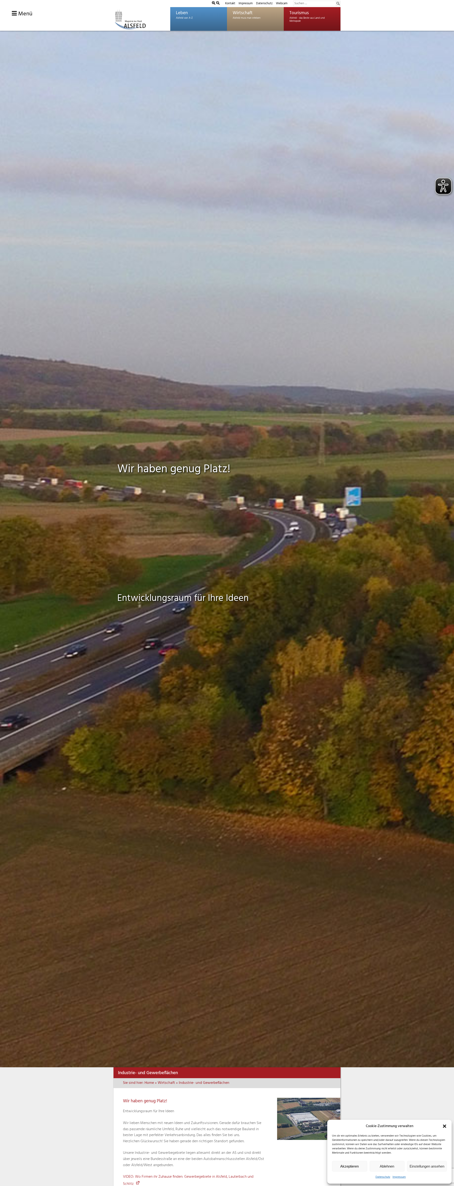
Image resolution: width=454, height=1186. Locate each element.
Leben (182, 13)
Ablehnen (387, 1166)
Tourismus (299, 13)
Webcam (282, 3)
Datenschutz (382, 1177)
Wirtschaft (243, 13)
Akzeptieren (349, 1166)
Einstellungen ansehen (427, 1166)
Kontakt (230, 3)
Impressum (399, 1177)
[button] (444, 1126)
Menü (24, 13)
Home (149, 1083)
